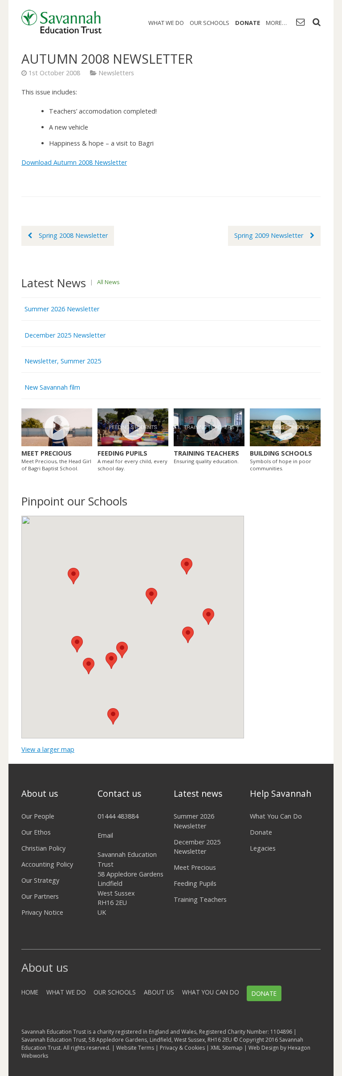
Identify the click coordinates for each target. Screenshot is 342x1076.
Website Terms (135, 1048)
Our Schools (209, 23)
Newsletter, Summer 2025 (62, 361)
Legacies (263, 848)
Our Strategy (40, 880)
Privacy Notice (42, 912)
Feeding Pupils (195, 883)
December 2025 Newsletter (65, 335)
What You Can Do (276, 816)
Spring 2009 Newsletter (268, 235)
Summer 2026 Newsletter (61, 309)
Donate (247, 23)
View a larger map (47, 749)
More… (276, 23)
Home (29, 992)
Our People (37, 816)
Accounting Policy (47, 864)
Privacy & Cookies (182, 1048)
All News (108, 282)
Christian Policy (43, 848)
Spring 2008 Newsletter (73, 235)
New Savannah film (52, 387)
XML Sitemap (227, 1048)
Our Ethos (36, 832)
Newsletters (116, 73)
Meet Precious (195, 867)
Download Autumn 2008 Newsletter (74, 162)
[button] (186, 566)
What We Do (166, 23)
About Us (159, 992)
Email (105, 835)
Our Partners (40, 896)
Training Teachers (200, 899)
